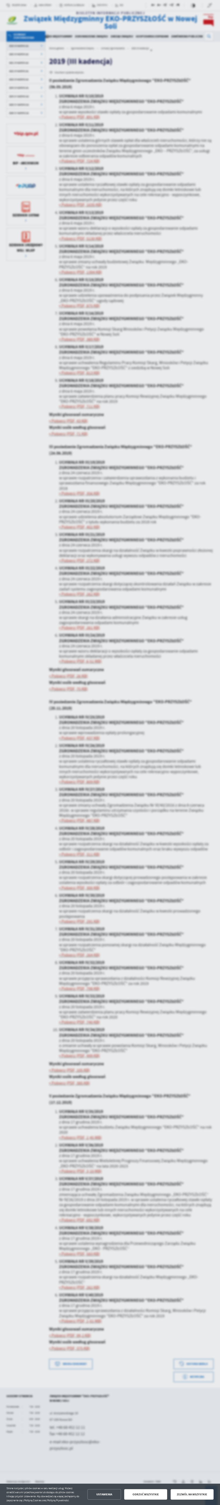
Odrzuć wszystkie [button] (146, 1494)
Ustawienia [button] (104, 1494)
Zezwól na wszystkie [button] (192, 1494)
